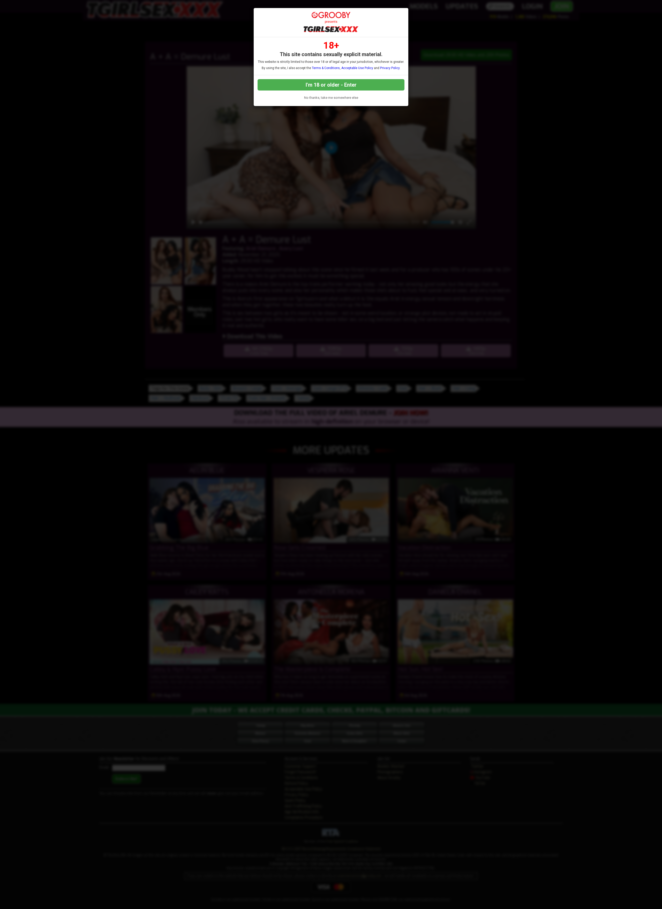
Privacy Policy (390, 68)
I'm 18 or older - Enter (331, 85)
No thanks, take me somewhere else (331, 98)
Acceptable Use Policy (357, 68)
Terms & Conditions (326, 68)
